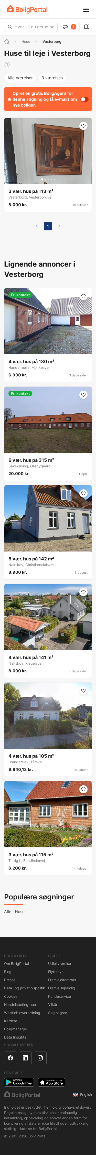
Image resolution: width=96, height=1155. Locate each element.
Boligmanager (15, 1029)
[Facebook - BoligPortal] (10, 1058)
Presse (9, 980)
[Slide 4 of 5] (51, 179)
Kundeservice (59, 996)
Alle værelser (20, 77)
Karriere (10, 1021)
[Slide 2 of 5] (45, 179)
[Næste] (59, 226)
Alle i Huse (14, 911)
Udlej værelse (59, 963)
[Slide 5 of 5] (54, 179)
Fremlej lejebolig (61, 988)
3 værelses (52, 77)
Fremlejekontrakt (62, 980)
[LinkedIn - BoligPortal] (25, 1058)
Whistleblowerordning (22, 1012)
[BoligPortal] (27, 9)
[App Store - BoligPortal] (51, 1082)
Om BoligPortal (16, 963)
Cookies (10, 996)
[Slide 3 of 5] (48, 179)
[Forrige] (37, 226)
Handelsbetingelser (20, 1004)
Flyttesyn (55, 971)
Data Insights (15, 1037)
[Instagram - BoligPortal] (40, 1058)
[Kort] (87, 27)
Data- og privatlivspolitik (24, 988)
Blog (8, 971)
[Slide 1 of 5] (42, 179)
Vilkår (52, 1004)
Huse (26, 41)
